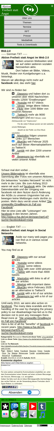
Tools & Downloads (27, 44)
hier (33, 83)
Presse (27, 35)
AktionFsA (6, 356)
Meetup (21, 284)
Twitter (20, 271)
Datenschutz (17, 425)
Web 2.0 (6, 50)
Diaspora (22, 93)
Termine (27, 27)
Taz (9, 353)
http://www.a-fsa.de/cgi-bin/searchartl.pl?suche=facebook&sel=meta (25, 218)
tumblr (20, 150)
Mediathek (26, 40)
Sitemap (28, 425)
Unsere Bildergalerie (13, 173)
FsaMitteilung (16, 356)
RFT (27, 31)
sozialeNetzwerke (42, 353)
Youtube (21, 102)
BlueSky (21, 141)
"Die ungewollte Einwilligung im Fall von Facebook (26, 204)
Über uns (27, 18)
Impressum (5, 425)
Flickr (19, 108)
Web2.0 (10, 351)
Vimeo (20, 105)
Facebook (24, 351)
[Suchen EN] (48, 6)
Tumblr (32, 353)
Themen (27, 22)
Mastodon (22, 135)
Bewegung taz (25, 156)
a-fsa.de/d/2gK (47, 337)
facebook (29, 186)
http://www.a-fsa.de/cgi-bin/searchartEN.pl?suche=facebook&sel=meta (23, 330)
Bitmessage (23, 353)
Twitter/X (22, 114)
